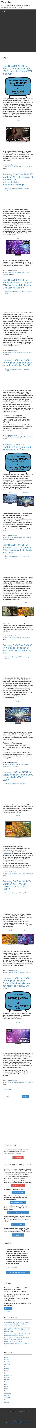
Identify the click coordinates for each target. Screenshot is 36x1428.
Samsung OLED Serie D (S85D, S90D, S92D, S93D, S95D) (17, 1304)
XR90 (30, 167)
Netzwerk (7, 1391)
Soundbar (7, 1397)
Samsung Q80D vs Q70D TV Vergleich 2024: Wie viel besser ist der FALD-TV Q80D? (17, 884)
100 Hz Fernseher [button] (18, 1235)
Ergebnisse (7, 1311)
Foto (5, 1366)
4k (8, 764)
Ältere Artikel (7, 1089)
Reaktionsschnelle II (11, 1423)
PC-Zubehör (7, 1393)
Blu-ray (6, 1357)
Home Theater (8, 1375)
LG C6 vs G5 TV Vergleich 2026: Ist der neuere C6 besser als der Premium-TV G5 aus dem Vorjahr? (17, 1343)
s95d (28, 272)
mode (6, 1384)
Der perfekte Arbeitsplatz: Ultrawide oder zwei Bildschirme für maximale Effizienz (17, 1334)
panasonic (20, 352)
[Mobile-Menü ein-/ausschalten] (33, 50)
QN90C (18, 1022)
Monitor (6, 1386)
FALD (13, 167)
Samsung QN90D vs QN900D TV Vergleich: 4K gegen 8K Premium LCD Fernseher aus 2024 (17, 648)
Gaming (6, 1368)
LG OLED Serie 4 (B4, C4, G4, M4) (16, 1291)
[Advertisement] (18, 28)
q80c (16, 874)
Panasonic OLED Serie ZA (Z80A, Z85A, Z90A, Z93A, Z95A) (16, 1295)
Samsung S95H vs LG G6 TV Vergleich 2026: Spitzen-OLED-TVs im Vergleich (16, 1338)
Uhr (5, 1400)
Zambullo (6, 2)
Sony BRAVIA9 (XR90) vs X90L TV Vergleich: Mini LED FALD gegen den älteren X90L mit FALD (17, 69)
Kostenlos (7, 1382)
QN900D (25, 492)
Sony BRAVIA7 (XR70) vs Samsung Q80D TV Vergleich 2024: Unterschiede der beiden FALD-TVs (18, 548)
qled (22, 764)
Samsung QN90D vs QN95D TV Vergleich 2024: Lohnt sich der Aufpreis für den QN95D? (17, 362)
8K (11, 764)
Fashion (6, 1359)
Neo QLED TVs (7, 853)
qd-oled (19, 272)
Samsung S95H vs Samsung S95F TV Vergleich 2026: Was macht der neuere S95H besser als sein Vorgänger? (17, 1329)
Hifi (5, 1373)
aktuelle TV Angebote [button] (18, 1186)
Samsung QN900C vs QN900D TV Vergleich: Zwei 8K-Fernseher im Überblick (17, 447)
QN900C (10, 492)
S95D (18, 238)
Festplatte (7, 1364)
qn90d (18, 437)
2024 (9, 167)
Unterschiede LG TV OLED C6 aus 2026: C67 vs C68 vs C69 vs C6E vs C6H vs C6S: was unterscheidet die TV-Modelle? (17, 1324)
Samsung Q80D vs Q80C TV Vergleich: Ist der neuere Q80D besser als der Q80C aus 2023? (18, 775)
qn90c (25, 1082)
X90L (18, 120)
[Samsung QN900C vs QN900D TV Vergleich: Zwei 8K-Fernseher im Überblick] (18, 463)
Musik (6, 1388)
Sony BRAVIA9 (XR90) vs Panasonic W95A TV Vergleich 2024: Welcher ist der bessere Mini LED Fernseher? (18, 283)
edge (6, 972)
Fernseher (14, 165)
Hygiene (6, 1377)
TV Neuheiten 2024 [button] (18, 1192)
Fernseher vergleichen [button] (18, 1225)
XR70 (10, 602)
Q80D (25, 602)
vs (24, 167)
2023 (6, 167)
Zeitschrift (7, 1402)
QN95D (24, 272)
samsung (5, 274)
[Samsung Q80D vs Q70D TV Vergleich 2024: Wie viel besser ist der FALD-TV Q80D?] (18, 902)
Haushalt (6, 1371)
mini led (17, 167)
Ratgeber (7, 1395)
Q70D (25, 930)
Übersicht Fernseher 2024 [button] (18, 1203)
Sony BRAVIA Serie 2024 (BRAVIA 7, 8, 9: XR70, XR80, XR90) (17, 1299)
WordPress (27, 1423)
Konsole (6, 1380)
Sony (21, 167)
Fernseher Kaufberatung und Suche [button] (18, 1213)
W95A (30, 352)
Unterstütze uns (18, 1157)
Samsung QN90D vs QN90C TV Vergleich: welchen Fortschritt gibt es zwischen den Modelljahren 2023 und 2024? (17, 983)
